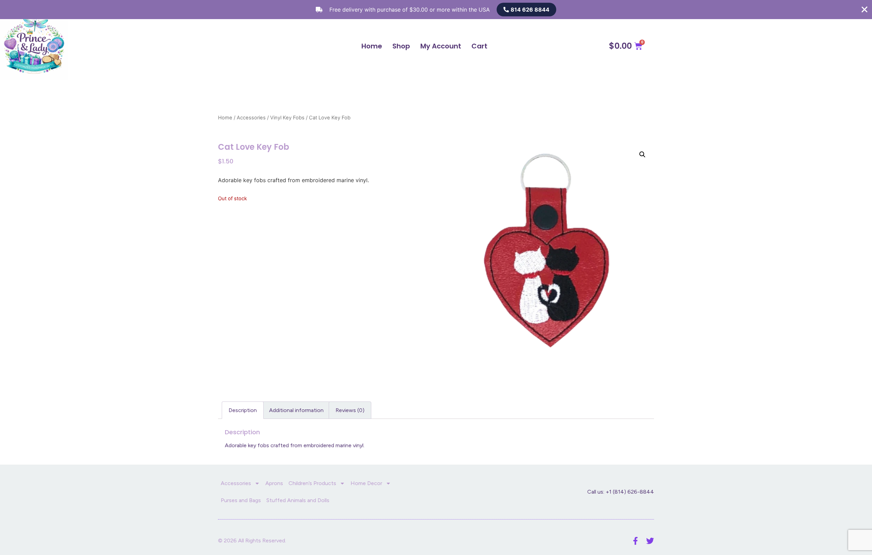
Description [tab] (243, 410)
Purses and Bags (241, 500)
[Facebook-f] (635, 541)
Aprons (274, 483)
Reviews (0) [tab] (350, 410)
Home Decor (366, 483)
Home (371, 46)
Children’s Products (312, 483)
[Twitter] (650, 541)
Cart (479, 46)
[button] (642, 154)
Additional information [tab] (296, 410)
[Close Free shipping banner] (864, 9)
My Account (440, 46)
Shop (401, 46)
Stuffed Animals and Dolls (297, 500)
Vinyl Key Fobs (287, 118)
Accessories (251, 118)
